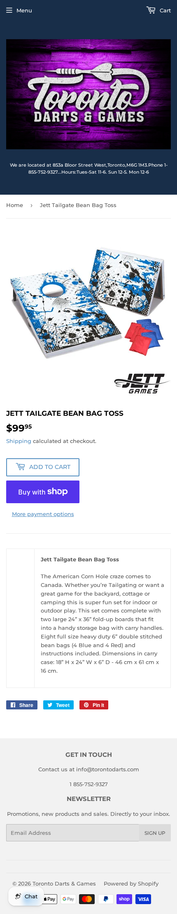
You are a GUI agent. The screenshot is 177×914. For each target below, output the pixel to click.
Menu (24, 10)
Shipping (18, 441)
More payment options (43, 514)
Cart (164, 10)
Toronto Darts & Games (64, 883)
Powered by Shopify (131, 883)
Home (14, 205)
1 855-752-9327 (89, 784)
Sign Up (154, 833)
